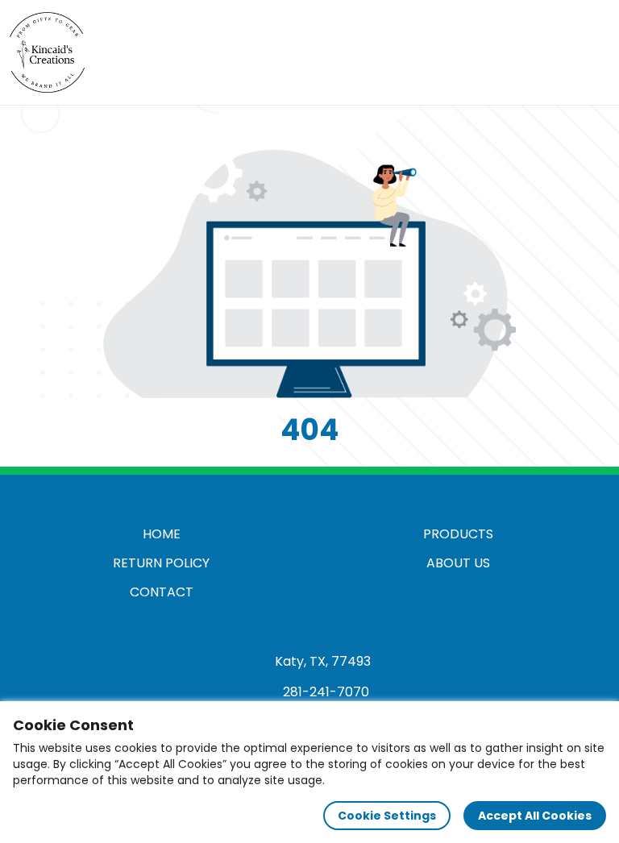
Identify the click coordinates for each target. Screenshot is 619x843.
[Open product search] (558, 52)
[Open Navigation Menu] (591, 52)
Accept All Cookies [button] (535, 816)
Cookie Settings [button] (387, 816)
